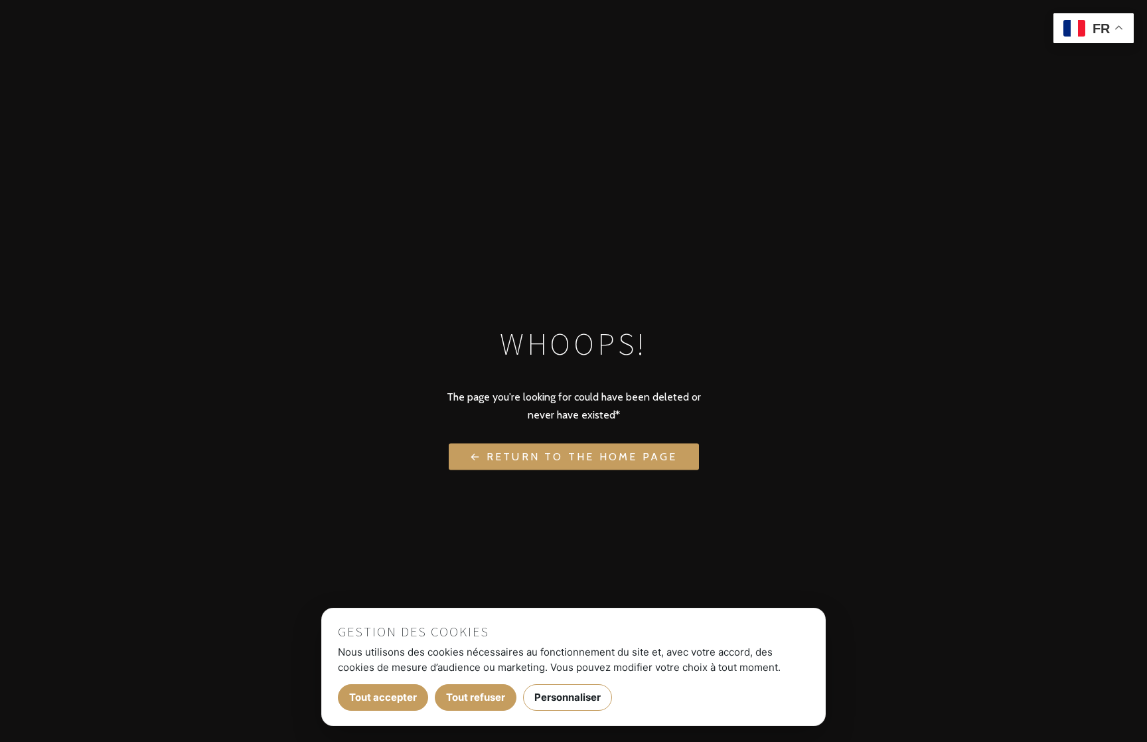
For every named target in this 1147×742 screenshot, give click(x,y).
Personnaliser (567, 697)
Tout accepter (383, 697)
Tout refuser (475, 697)
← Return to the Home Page (574, 456)
